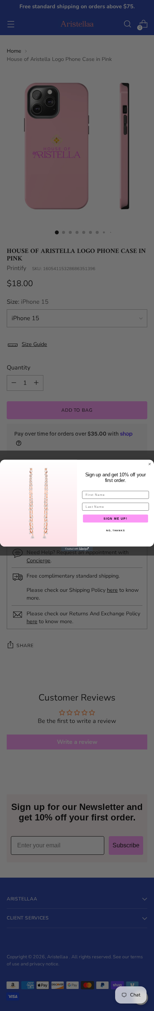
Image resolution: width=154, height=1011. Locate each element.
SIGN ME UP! (115, 518)
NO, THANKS (115, 530)
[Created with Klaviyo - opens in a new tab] (77, 549)
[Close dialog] (149, 464)
